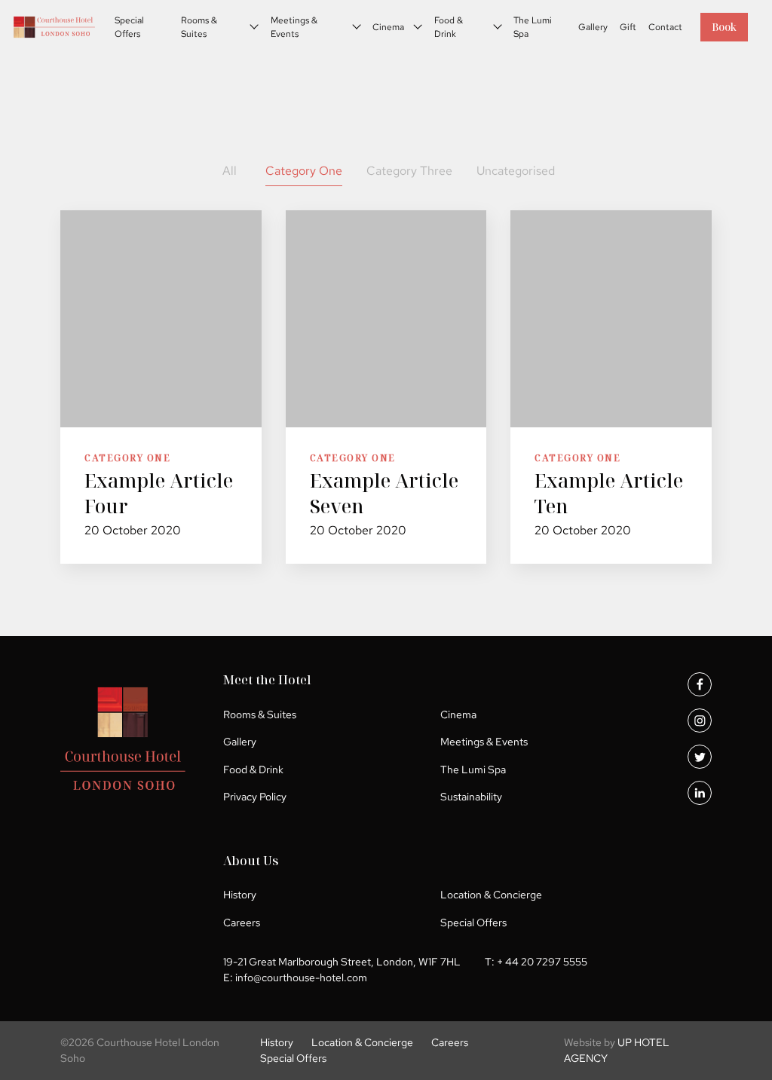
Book (724, 27)
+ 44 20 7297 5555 (542, 961)
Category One (303, 171)
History (239, 894)
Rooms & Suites (199, 27)
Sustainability (471, 796)
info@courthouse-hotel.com (301, 977)
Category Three (409, 171)
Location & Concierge (491, 894)
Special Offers (129, 27)
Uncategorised (515, 171)
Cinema (388, 27)
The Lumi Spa (532, 27)
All (229, 171)
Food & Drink (448, 27)
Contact (665, 27)
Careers (241, 922)
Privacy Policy (254, 796)
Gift (628, 27)
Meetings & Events (294, 27)
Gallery (593, 27)
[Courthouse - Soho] (54, 27)
